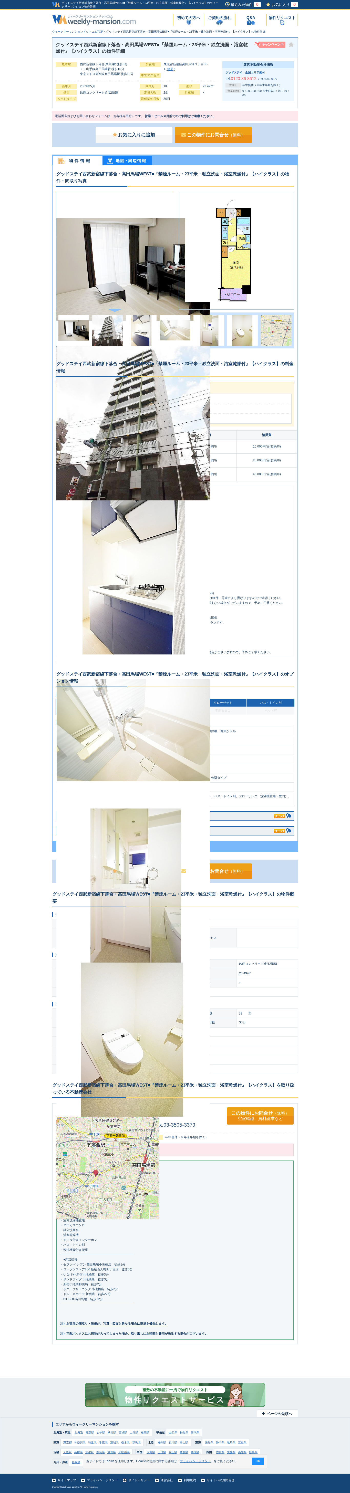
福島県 (145, 1432)
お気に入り (284, 5)
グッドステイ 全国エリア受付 (245, 72)
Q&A (250, 17)
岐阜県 (231, 1442)
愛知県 (209, 1442)
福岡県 (76, 1462)
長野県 (184, 1432)
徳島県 (253, 1452)
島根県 (195, 1452)
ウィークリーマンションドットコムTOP (77, 31)
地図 (170, 69)
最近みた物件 (245, 5)
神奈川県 (80, 1442)
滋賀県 (111, 1452)
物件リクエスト (282, 17)
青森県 (90, 1432)
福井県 (162, 1442)
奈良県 (100, 1452)
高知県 (242, 1452)
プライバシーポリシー (102, 1480)
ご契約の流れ (219, 17)
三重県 (242, 1442)
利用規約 (190, 1480)
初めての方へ (188, 17)
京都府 (89, 1452)
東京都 (67, 1442)
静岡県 (220, 1442)
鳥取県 (184, 1452)
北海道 (79, 1432)
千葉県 (103, 1442)
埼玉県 (92, 1442)
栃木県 (125, 1442)
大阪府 (67, 1452)
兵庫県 (78, 1452)
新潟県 (195, 1432)
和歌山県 (124, 1452)
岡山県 (173, 1452)
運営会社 (167, 1480)
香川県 (220, 1452)
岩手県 (101, 1432)
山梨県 (173, 1432)
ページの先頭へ (279, 1414)
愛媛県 (231, 1452)
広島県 (151, 1452)
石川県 (173, 1442)
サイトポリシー (139, 1480)
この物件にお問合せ (216, 134)
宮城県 (123, 1432)
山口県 (162, 1452)
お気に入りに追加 (136, 134)
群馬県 (136, 1442)
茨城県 (114, 1442)
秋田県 (112, 1432)
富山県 (184, 1442)
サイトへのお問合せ (220, 1480)
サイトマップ (67, 1480)
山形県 (134, 1432)
